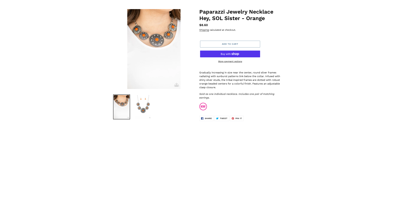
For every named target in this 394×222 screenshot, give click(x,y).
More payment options (230, 61)
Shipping (204, 30)
